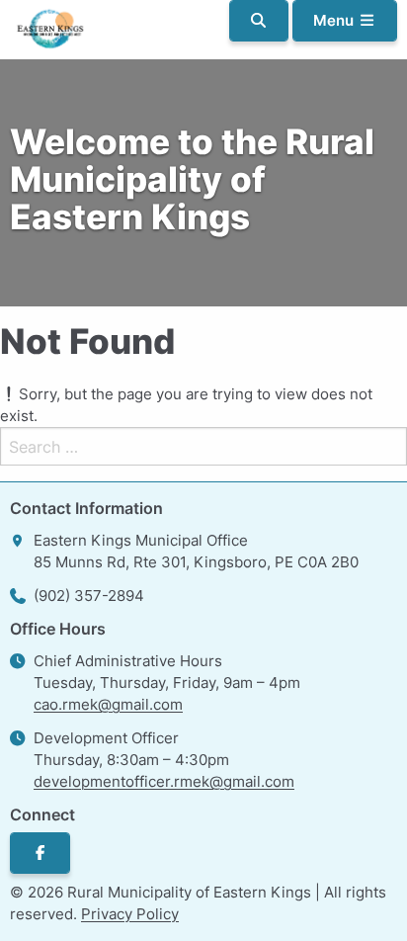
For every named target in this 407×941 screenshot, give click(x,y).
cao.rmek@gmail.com (108, 704)
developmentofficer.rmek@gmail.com (164, 781)
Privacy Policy (130, 913)
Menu (335, 20)
